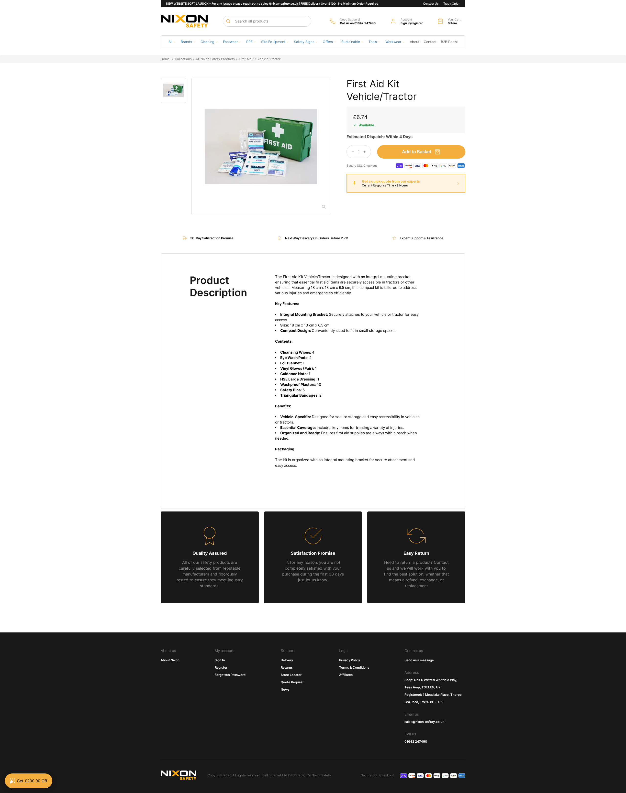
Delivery (287, 660)
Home (165, 59)
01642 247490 (415, 741)
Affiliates (346, 675)
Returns (287, 667)
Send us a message (419, 660)
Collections (183, 59)
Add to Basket (417, 151)
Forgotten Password (230, 675)
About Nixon (170, 660)
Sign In (220, 660)
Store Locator (291, 675)
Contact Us (430, 3)
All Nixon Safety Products (215, 59)
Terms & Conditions (354, 667)
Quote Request (292, 682)
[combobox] (267, 21)
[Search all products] (228, 21)
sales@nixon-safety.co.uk (424, 722)
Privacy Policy (349, 660)
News (285, 689)
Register (221, 667)
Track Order (451, 3)
